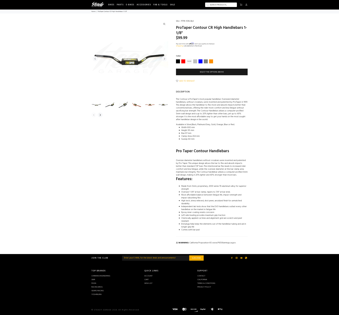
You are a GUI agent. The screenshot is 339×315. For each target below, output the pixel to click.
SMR (93, 279)
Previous (95, 58)
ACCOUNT (148, 275)
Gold (189, 61)
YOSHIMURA (96, 294)
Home (93, 11)
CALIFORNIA (202, 279)
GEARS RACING (97, 290)
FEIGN (93, 283)
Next (164, 58)
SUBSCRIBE (196, 258)
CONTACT (201, 275)
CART (146, 279)
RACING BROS (97, 287)
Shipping (179, 45)
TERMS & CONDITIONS (206, 283)
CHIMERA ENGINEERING (100, 275)
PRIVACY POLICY (204, 287)
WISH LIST (148, 283)
